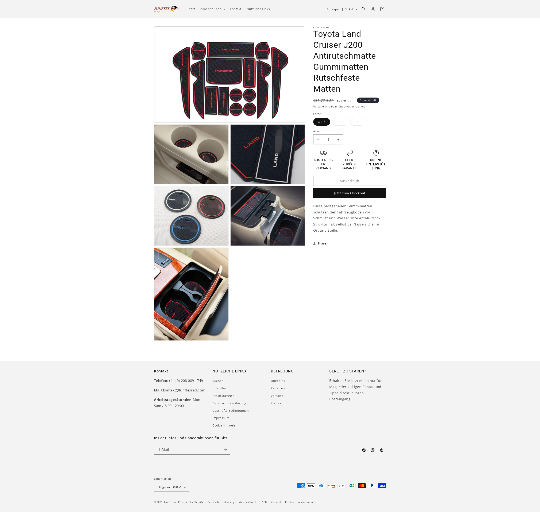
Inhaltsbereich (223, 396)
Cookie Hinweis (223, 425)
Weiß (324, 123)
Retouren (278, 388)
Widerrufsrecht (248, 502)
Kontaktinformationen (299, 502)
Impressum (221, 418)
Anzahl (317, 131)
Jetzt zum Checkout (349, 193)
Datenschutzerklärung (229, 403)
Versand (318, 106)
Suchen (218, 381)
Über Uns (219, 388)
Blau (342, 123)
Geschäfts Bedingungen (230, 411)
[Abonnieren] (225, 450)
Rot (359, 123)
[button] (212, 9)
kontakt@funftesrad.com (184, 390)
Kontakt (276, 403)
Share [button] (321, 243)
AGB (264, 502)
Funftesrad (171, 502)
